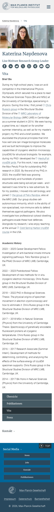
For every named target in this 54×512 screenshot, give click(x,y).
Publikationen (14, 403)
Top (47, 445)
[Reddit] (17, 66)
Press (10, 417)
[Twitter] (23, 66)
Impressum (10, 499)
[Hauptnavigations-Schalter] (49, 7)
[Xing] (35, 66)
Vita (9, 410)
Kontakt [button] (7, 431)
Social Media (11, 449)
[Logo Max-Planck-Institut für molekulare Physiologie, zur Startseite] (21, 6)
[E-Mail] (41, 66)
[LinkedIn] (10, 66)
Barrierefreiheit (42, 499)
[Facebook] (4, 66)
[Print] (47, 66)
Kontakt (27, 470)
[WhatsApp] (29, 66)
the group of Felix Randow (26, 195)
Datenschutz (25, 499)
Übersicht (12, 396)
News (27, 455)
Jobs (27, 462)
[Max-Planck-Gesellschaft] (13, 490)
